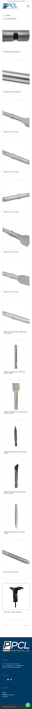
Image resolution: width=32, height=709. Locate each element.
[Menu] (27, 6)
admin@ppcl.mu (10, 665)
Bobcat (4, 692)
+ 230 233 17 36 (9, 664)
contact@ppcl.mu (19, 665)
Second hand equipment (8, 694)
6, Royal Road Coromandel (13, 667)
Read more (10, 59)
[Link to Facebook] (23, 707)
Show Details (22, 59)
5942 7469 (16, 664)
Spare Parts (5, 696)
